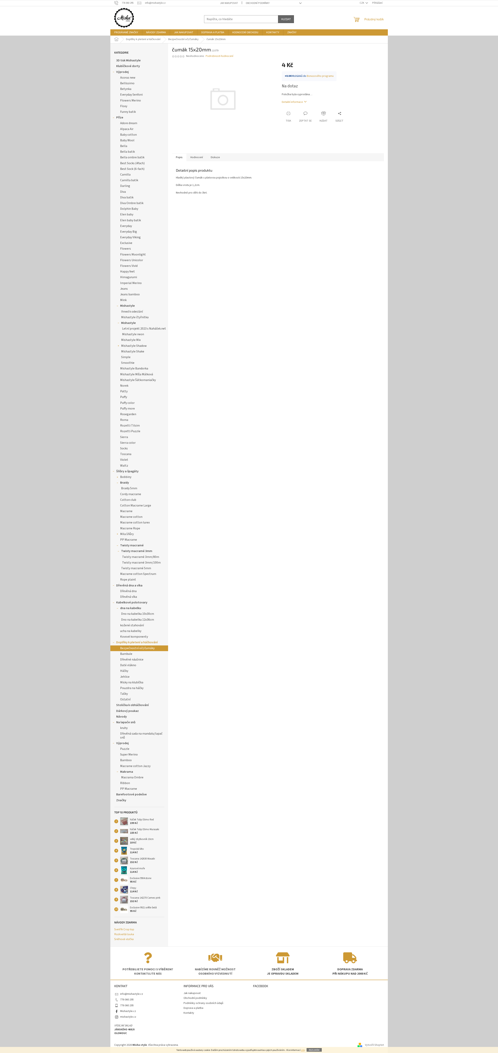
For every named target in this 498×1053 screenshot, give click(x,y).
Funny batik (128, 112)
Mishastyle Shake (132, 351)
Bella (123, 146)
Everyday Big (128, 231)
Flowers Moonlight (133, 254)
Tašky (124, 694)
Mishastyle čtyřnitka (135, 317)
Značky (121, 800)
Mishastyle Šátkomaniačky (138, 380)
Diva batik (126, 197)
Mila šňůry (127, 534)
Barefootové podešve (131, 794)
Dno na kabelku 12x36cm (137, 619)
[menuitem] (126, 32)
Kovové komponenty (134, 636)
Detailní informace (292, 102)
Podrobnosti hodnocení (219, 56)
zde (303, 1050)
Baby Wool (127, 140)
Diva (123, 192)
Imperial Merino (131, 283)
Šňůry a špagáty (127, 471)
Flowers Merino (130, 100)
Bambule (126, 654)
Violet (124, 460)
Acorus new (127, 77)
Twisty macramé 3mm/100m (141, 562)
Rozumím (314, 1050)
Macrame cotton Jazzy (135, 766)
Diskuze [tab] (215, 157)
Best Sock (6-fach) (132, 169)
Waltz (124, 465)
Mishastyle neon (133, 334)
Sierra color (128, 443)
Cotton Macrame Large (135, 505)
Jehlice (125, 677)
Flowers (125, 248)
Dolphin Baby (129, 209)
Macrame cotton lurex (135, 522)
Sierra (124, 437)
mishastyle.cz (128, 1017)
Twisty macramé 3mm (136, 551)
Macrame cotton (131, 517)
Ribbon (125, 783)
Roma (124, 420)
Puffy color (127, 403)
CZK (362, 3)
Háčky (124, 671)
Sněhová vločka (124, 938)
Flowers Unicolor (131, 260)
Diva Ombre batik (131, 203)
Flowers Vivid (129, 266)
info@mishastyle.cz (131, 994)
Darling (125, 186)
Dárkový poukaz (127, 711)
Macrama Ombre (132, 777)
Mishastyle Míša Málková (136, 374)
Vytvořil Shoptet (374, 1045)
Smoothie (127, 363)
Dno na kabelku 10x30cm (137, 614)
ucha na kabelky (130, 631)
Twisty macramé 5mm (136, 568)
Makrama (126, 772)
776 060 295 (127, 1000)
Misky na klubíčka (131, 682)
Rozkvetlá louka (124, 934)
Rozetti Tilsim (130, 425)
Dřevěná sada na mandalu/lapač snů (141, 735)
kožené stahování (132, 625)
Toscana (125, 454)
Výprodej (122, 72)
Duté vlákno (128, 665)
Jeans (124, 289)
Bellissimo (127, 83)
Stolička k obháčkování (132, 705)
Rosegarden (128, 414)
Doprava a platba (193, 1008)
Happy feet (127, 271)
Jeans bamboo (130, 294)
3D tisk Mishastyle (128, 60)
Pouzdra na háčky (131, 688)
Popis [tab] (179, 157)
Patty (124, 391)
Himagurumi (128, 277)
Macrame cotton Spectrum (138, 574)
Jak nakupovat (229, 3)
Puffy (123, 397)
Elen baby (126, 214)
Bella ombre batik (132, 157)
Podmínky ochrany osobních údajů (203, 1003)
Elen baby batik (130, 220)
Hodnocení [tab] (196, 157)
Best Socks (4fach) (132, 163)
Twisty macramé (132, 545)
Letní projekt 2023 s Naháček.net (144, 328)
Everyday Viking (130, 237)
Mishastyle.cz (128, 1011)
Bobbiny (125, 477)
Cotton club (128, 500)
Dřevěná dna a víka (129, 585)
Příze (119, 117)
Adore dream (128, 123)
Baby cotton (128, 135)
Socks (124, 448)
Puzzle (124, 749)
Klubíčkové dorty (128, 66)
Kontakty (189, 1013)
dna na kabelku (130, 608)
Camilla (125, 174)
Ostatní (125, 699)
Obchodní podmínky (258, 3)
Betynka (125, 89)
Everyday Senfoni (131, 94)
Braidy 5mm (129, 488)
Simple (126, 357)
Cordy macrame (130, 494)
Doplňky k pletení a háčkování (137, 642)
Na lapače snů (125, 722)
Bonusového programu (320, 76)
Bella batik (127, 152)
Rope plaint (128, 579)
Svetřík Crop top (124, 929)
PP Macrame (128, 540)
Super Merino (129, 754)
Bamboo (126, 760)
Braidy (124, 482)
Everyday (126, 226)
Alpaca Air (126, 129)
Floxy (123, 106)
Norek (124, 386)
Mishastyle (127, 306)
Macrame (126, 511)
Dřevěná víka (128, 597)
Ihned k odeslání (132, 311)
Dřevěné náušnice (131, 659)
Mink (123, 300)
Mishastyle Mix (131, 340)
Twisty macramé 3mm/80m (140, 557)
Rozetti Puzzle (130, 431)
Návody (121, 716)
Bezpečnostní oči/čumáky (137, 648)
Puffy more (127, 408)
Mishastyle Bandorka (134, 368)
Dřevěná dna (128, 591)
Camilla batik (129, 180)
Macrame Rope (130, 528)
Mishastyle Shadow (134, 346)
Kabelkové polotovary (131, 602)
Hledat (286, 19)
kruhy (124, 728)
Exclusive (126, 243)
